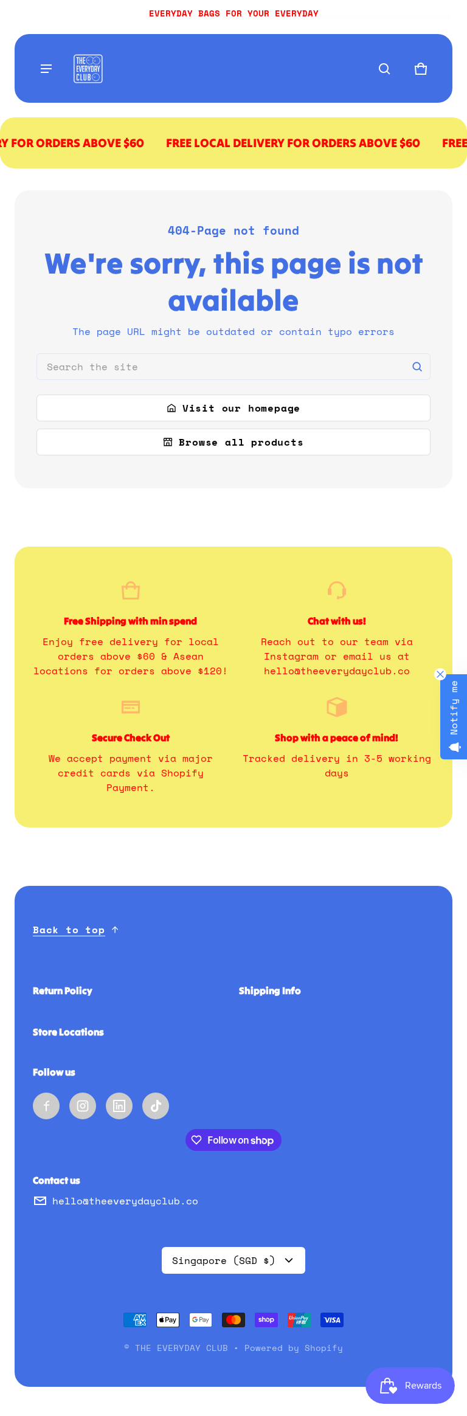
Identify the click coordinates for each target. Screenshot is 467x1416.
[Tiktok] (155, 1106)
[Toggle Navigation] (46, 68)
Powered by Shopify (293, 1348)
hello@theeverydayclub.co (125, 1200)
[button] (384, 68)
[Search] (417, 366)
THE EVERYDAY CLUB (181, 1348)
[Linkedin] (119, 1106)
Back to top (69, 929)
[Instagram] (82, 1106)
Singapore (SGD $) (223, 1260)
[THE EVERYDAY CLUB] (87, 68)
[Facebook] (46, 1106)
